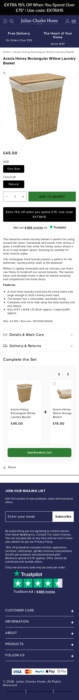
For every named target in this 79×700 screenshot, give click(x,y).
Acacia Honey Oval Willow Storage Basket (65, 413)
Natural (14, 184)
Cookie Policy (63, 691)
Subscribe (63, 516)
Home (7, 52)
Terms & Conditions (39, 691)
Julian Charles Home (31, 681)
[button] (5, 21)
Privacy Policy (16, 691)
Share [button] (12, 467)
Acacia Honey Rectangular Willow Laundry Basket (23, 413)
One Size (13, 169)
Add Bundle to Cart (40, 453)
